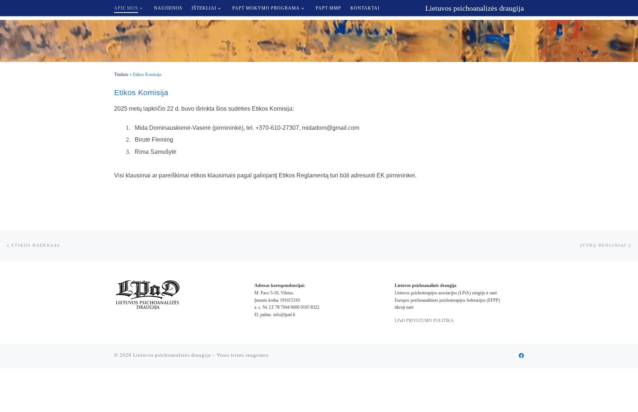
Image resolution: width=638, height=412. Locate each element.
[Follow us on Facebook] (521, 356)
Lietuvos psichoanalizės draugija (172, 355)
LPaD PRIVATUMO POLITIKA (425, 320)
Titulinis (121, 74)
